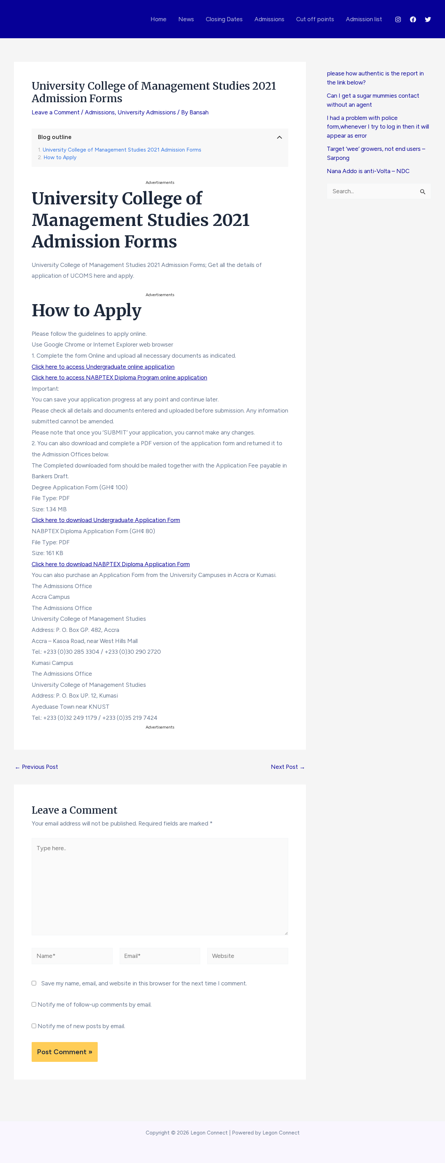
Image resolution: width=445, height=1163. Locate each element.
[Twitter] (428, 19)
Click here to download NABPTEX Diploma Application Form (111, 564)
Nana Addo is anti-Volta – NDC (368, 171)
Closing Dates (224, 19)
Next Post (288, 767)
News (186, 19)
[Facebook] (413, 19)
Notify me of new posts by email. (81, 1026)
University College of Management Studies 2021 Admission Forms (122, 150)
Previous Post (36, 767)
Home (159, 19)
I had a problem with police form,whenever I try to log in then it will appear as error (378, 126)
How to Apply (59, 157)
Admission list (364, 19)
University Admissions (147, 112)
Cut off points (315, 19)
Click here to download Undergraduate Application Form (106, 520)
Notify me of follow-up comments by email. (95, 1004)
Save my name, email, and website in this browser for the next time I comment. (144, 983)
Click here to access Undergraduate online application (103, 366)
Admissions (269, 19)
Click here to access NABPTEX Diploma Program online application (119, 377)
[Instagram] (398, 19)
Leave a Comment (56, 112)
